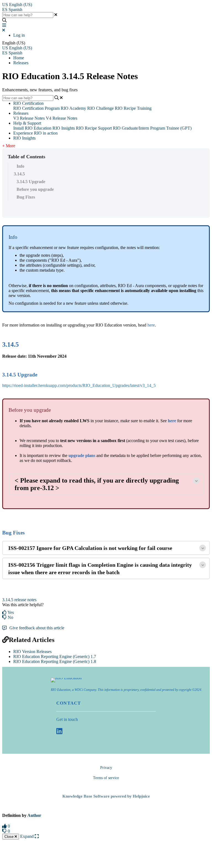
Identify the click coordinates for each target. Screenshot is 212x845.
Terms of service (106, 778)
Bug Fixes (26, 197)
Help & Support (27, 123)
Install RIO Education (32, 128)
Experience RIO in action (35, 133)
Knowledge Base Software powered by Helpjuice (106, 796)
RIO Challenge (100, 108)
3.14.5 (19, 174)
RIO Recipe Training (133, 108)
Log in (19, 35)
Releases (20, 62)
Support (105, 128)
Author (34, 815)
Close (9, 837)
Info (20, 166)
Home (18, 57)
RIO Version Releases (32, 651)
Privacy (106, 768)
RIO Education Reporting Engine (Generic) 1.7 (54, 656)
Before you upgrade (35, 189)
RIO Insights (63, 128)
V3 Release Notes (29, 118)
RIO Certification (28, 103)
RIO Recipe (86, 128)
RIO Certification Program (36, 108)
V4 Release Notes (61, 118)
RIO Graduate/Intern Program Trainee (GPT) (152, 128)
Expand (27, 836)
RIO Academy (73, 108)
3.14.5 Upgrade (31, 181)
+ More (8, 145)
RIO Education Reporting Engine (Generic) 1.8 (54, 661)
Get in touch (67, 719)
